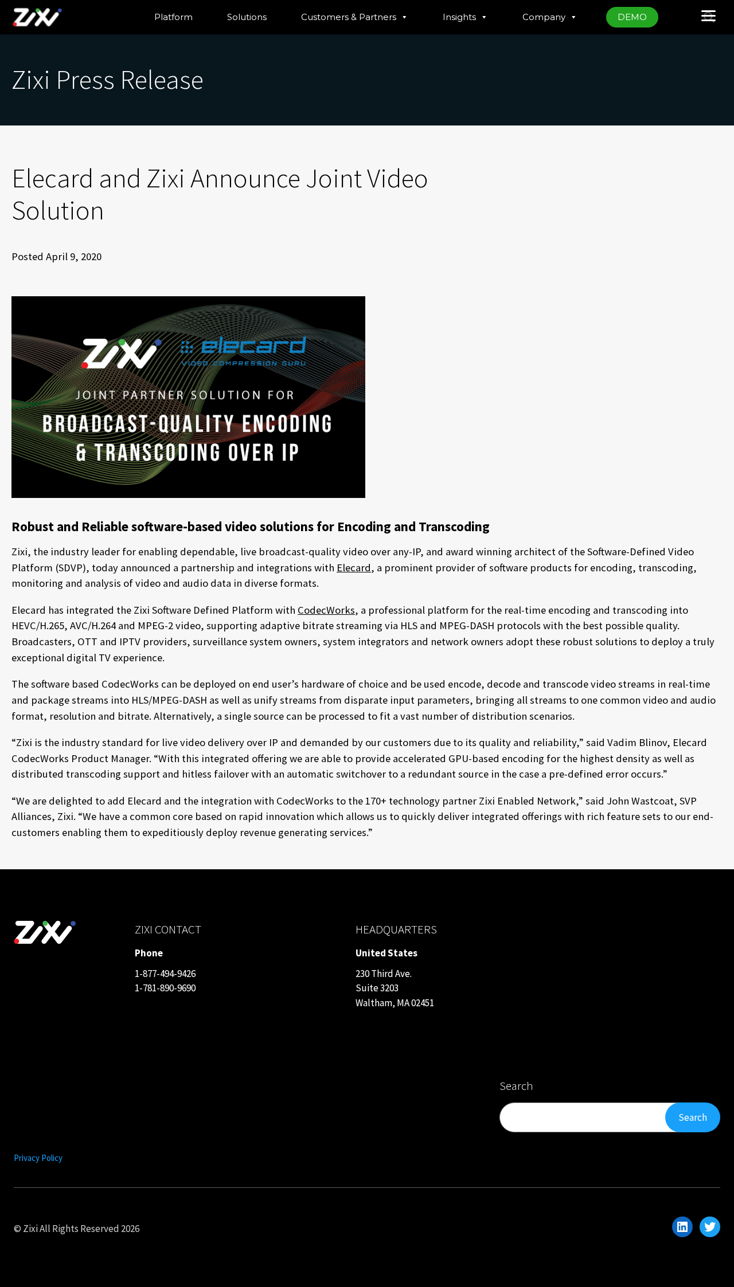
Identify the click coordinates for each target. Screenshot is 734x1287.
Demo (632, 16)
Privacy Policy (38, 1157)
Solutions (247, 16)
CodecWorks (326, 610)
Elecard (354, 567)
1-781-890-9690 (165, 988)
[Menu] (708, 14)
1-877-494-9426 (165, 973)
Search (692, 1117)
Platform (173, 16)
